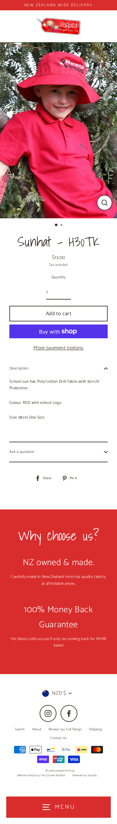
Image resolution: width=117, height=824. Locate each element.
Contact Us (58, 738)
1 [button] (56, 225)
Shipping (95, 729)
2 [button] (62, 225)
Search (20, 729)
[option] (58, 130)
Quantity (58, 277)
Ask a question (21, 452)
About (36, 729)
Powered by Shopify (84, 775)
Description (19, 368)
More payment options (58, 348)
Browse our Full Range (65, 729)
